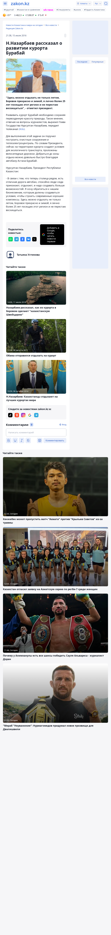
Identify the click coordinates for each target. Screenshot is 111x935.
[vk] (28, 239)
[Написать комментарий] (36, 432)
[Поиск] (105, 3)
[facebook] (22, 239)
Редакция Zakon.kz (14, 28)
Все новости (51, 25)
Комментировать (55, 440)
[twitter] (34, 239)
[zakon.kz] (20, 3)
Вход (64, 424)
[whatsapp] (10, 239)
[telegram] (16, 239)
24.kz (22, 129)
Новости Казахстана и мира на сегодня (24, 25)
